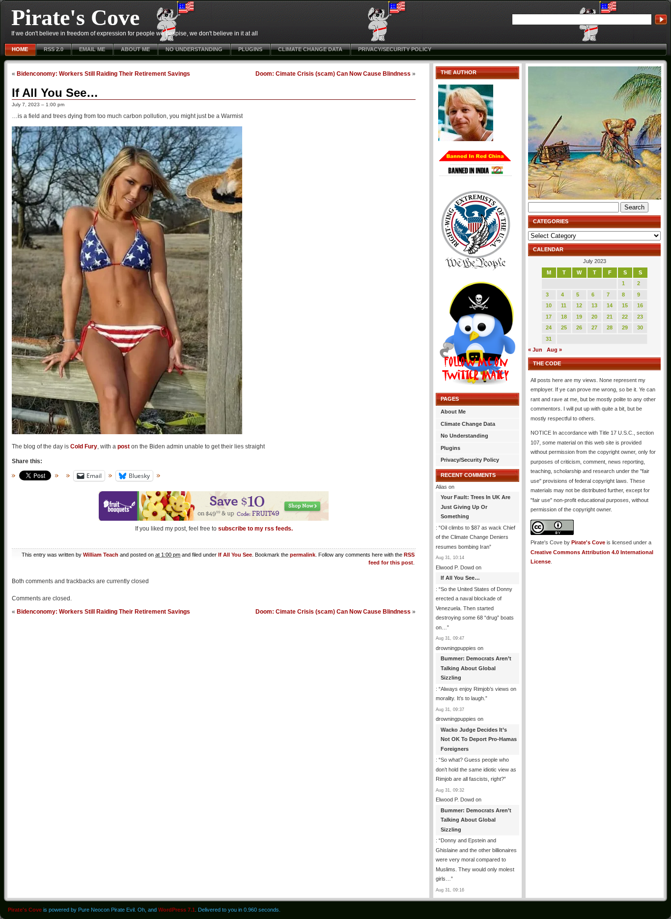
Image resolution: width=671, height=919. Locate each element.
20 (594, 317)
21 (610, 317)
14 (610, 305)
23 (640, 317)
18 (564, 317)
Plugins (250, 49)
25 (564, 327)
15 (625, 305)
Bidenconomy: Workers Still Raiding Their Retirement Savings (103, 73)
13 (594, 305)
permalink (302, 555)
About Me (135, 49)
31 (549, 339)
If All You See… (55, 92)
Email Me (92, 49)
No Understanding (194, 49)
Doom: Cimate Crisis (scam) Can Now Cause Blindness (333, 73)
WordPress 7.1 (176, 910)
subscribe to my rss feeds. (255, 528)
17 (549, 317)
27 (594, 327)
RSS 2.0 (53, 49)
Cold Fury (83, 446)
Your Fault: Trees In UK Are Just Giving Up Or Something (475, 506)
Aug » (554, 350)
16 (640, 305)
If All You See (235, 555)
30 (640, 327)
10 (549, 305)
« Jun (535, 350)
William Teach (100, 555)
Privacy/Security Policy (394, 49)
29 (625, 327)
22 (625, 317)
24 (549, 327)
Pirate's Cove (75, 17)
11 (563, 305)
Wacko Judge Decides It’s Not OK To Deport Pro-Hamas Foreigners (479, 739)
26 (579, 327)
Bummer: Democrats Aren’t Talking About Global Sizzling (476, 668)
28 (610, 327)
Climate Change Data (310, 49)
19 (579, 317)
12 (579, 305)
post (123, 446)
